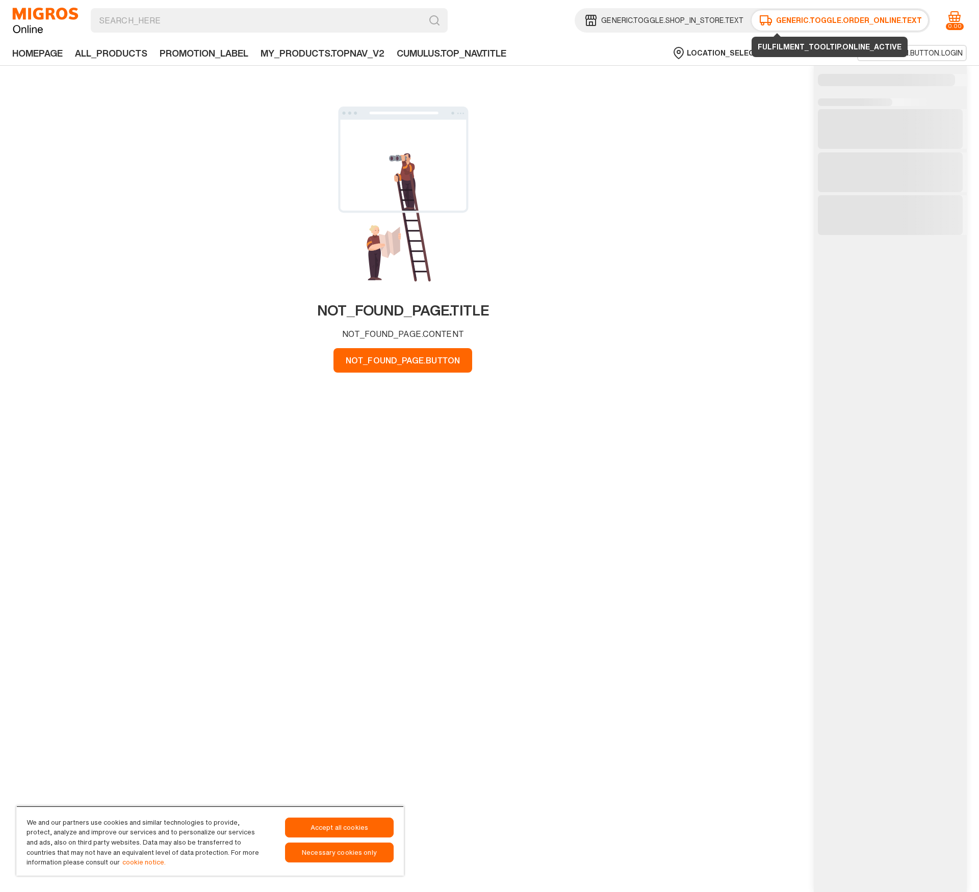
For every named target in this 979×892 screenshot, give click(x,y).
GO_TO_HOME (45, 20)
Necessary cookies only (339, 852)
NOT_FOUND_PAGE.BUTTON (403, 360)
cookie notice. (144, 862)
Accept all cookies (339, 827)
